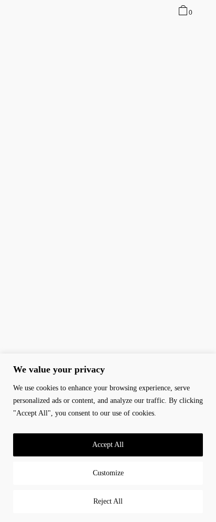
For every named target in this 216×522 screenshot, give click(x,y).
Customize (108, 473)
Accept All (108, 445)
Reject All (108, 501)
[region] (108, 438)
